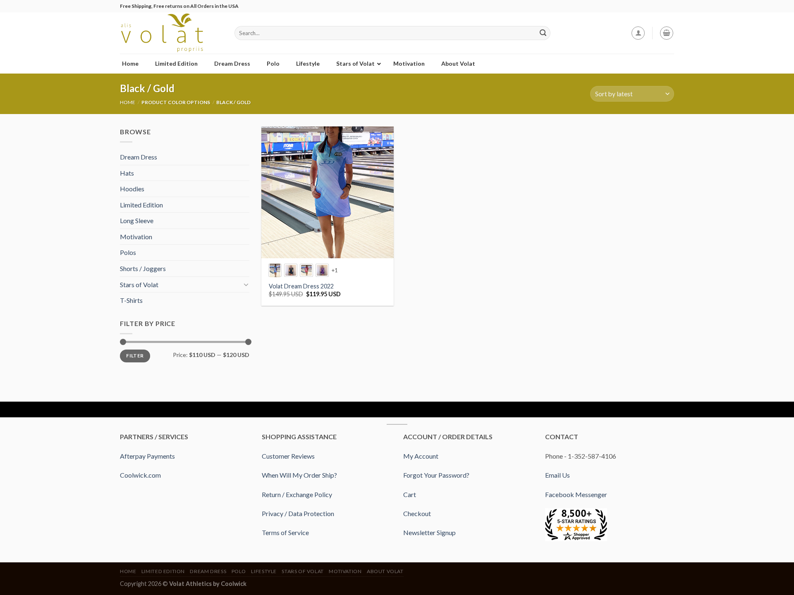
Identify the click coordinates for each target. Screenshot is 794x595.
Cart (409, 494)
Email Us (557, 475)
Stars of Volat (139, 284)
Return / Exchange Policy (297, 494)
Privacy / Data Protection (298, 513)
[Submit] (543, 33)
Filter (134, 355)
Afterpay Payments (147, 456)
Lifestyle (264, 571)
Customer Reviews (288, 456)
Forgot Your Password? (436, 475)
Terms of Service (285, 532)
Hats (127, 173)
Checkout (417, 513)
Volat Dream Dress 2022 (301, 286)
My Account (420, 456)
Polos (128, 252)
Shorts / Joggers (143, 268)
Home (127, 102)
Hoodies (132, 189)
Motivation (136, 236)
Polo (239, 571)
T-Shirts (131, 300)
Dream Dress (138, 157)
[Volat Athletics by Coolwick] (171, 33)
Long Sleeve (136, 220)
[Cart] (666, 33)
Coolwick (233, 583)
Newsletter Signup (429, 532)
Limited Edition (141, 205)
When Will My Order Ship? (299, 475)
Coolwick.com (140, 475)
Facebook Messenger (576, 494)
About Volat (385, 571)
